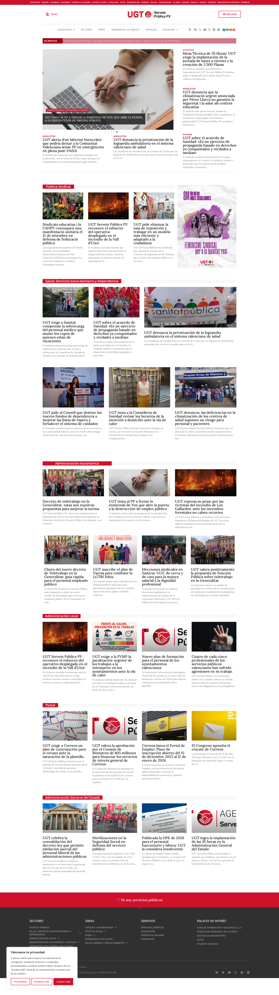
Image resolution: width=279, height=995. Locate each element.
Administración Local (61, 616)
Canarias (54, 2)
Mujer (88, 935)
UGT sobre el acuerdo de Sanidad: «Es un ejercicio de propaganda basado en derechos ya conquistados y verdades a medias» (209, 145)
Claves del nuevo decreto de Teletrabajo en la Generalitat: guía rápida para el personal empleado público (66, 576)
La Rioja (176, 2)
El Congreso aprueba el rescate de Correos (211, 747)
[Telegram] (214, 29)
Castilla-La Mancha (81, 2)
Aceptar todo (63, 981)
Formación (147, 939)
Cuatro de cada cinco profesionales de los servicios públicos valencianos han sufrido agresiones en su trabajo (212, 664)
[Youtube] (204, 29)
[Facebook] (195, 29)
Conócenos (64, 29)
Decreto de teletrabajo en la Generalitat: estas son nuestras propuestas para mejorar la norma (71, 505)
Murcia (203, 2)
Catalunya (113, 2)
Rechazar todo (41, 981)
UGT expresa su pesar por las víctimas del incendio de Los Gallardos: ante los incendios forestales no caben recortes (199, 507)
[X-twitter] (200, 29)
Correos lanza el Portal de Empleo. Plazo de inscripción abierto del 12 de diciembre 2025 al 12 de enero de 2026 (164, 753)
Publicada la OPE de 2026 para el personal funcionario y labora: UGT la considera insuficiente (164, 843)
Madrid (185, 2)
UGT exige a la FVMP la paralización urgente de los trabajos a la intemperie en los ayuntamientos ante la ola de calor (113, 665)
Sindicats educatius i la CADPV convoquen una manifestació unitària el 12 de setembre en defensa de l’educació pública (62, 233)
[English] (230, 29)
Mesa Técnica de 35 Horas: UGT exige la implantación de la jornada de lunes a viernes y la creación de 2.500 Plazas (122, 40)
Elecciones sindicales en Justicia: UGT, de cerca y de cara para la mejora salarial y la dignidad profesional (162, 576)
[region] (42, 968)
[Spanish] (233, 29)
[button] (190, 30)
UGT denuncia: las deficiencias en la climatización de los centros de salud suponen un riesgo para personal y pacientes (205, 418)
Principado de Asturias (228, 2)
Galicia (153, 2)
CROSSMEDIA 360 (106, 972)
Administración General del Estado (72, 797)
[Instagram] (209, 29)
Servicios (151, 29)
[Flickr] (218, 29)
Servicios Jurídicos (152, 927)
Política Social (94, 931)
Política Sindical (58, 186)
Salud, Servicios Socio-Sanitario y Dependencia (81, 281)
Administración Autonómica (77, 463)
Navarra (212, 2)
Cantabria (65, 2)
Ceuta (122, 2)
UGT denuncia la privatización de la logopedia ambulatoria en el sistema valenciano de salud (143, 143)
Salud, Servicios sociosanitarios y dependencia (50, 933)
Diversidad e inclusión (99, 939)
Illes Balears (165, 2)
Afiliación (169, 29)
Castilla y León (99, 2)
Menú (54, 14)
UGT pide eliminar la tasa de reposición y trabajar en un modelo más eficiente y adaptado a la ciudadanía (152, 233)
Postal (50, 705)
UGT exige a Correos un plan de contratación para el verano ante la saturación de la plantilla (64, 751)
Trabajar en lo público (125, 29)
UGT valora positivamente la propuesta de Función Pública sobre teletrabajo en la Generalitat (212, 575)
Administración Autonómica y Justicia (52, 942)
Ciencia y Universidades (99, 927)
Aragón (45, 2)
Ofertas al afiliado (152, 935)
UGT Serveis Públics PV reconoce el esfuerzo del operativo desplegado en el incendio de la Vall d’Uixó (108, 233)
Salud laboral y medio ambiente (104, 942)
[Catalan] (227, 29)
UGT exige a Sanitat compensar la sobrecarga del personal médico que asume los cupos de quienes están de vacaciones (63, 331)
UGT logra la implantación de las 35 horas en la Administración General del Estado (214, 843)
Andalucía (35, 2)
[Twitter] (223, 972)
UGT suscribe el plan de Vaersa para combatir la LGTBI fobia (113, 573)
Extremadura (133, 2)
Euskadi (145, 2)
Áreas (101, 29)
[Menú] (47, 14)
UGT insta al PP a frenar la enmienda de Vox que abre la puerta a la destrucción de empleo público (139, 505)
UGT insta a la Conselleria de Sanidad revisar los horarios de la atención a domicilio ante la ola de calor (137, 418)
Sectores (86, 29)
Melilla (194, 2)
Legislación (148, 931)
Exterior (245, 2)
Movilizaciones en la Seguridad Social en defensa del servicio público (109, 843)
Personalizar (20, 981)
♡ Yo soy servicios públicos (139, 900)
